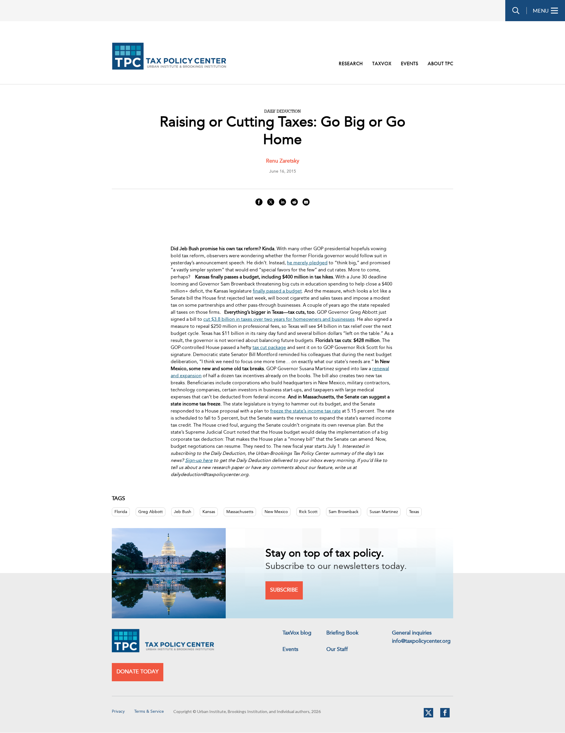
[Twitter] (428, 716)
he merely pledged (307, 263)
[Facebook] (445, 716)
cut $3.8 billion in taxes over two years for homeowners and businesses (279, 319)
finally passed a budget (277, 291)
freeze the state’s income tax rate (305, 411)
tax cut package (269, 347)
